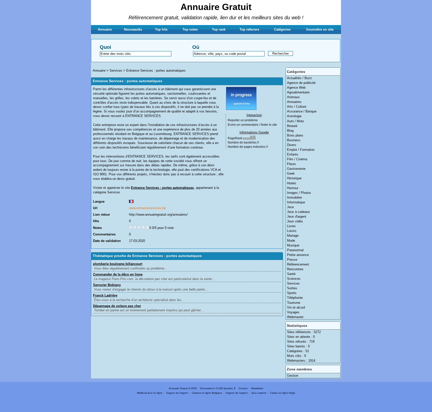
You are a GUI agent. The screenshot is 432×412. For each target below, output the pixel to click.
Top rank (219, 29)
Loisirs (291, 231)
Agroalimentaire (298, 92)
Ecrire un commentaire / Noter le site (252, 124)
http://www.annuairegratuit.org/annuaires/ (158, 214)
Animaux (293, 97)
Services (293, 283)
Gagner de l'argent (177, 392)
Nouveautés (133, 29)
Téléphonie (295, 298)
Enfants (292, 154)
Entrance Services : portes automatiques (156, 70)
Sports (291, 293)
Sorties (292, 288)
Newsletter (257, 388)
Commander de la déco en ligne (117, 274)
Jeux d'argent (296, 216)
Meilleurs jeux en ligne (149, 392)
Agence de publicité (301, 83)
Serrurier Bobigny (107, 285)
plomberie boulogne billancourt (117, 264)
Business (293, 140)
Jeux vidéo (295, 221)
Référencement (298, 264)
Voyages (293, 312)
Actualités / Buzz (299, 78)
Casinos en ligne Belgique (207, 392)
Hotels (291, 183)
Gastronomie (296, 169)
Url (95, 208)
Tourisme (293, 303)
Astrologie (294, 116)
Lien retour (101, 214)
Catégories (282, 29)
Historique (294, 178)
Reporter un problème (243, 120)
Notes (97, 228)
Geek (291, 173)
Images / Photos (299, 193)
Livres (291, 226)
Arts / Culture (296, 106)
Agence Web (296, 87)
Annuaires (294, 102)
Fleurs (291, 164)
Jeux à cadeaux (298, 212)
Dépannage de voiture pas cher (117, 306)
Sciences (293, 279)
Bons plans (295, 135)
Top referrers (249, 29)
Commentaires (104, 234)
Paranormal (295, 250)
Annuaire (105, 29)
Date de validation (107, 241)
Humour (292, 188)
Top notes (190, 29)
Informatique (296, 202)
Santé (291, 274)
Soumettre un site (320, 29)
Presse (292, 259)
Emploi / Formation (300, 150)
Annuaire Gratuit (216, 7)
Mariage (292, 235)
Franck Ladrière (105, 295)
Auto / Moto (295, 121)
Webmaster (295, 317)
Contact (243, 388)
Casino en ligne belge (282, 392)
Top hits (161, 29)
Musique (293, 245)
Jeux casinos (258, 392)
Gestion (292, 375)
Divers (291, 145)
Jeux (290, 207)
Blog (290, 130)
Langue (98, 201)
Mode (291, 240)
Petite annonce (298, 255)
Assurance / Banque (301, 111)
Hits (96, 221)
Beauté (292, 126)
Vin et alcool (296, 307)
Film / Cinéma (297, 159)
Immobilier (294, 197)
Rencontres (295, 269)
